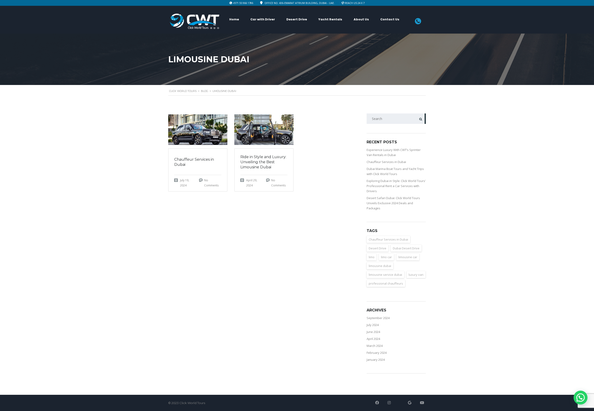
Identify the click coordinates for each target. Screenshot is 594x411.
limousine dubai (380, 266)
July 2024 (373, 325)
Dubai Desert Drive (406, 248)
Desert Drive (296, 19)
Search (420, 118)
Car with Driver (262, 19)
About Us (361, 19)
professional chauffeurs (386, 283)
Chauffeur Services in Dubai (386, 162)
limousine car (407, 257)
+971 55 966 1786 (243, 3)
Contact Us (389, 19)
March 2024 (375, 346)
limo (371, 257)
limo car (386, 257)
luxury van (416, 275)
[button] (581, 398)
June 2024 (373, 332)
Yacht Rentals (330, 19)
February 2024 (377, 353)
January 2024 (376, 360)
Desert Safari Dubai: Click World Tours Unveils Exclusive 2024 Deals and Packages (393, 203)
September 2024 (378, 318)
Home (234, 19)
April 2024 (373, 339)
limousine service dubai (385, 275)
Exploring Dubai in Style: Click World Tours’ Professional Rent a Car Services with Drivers (396, 186)
